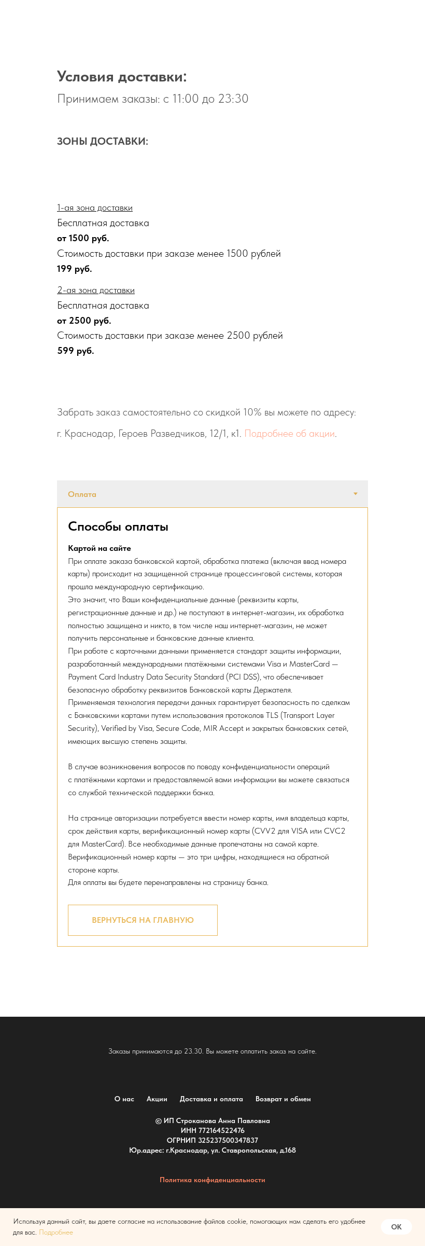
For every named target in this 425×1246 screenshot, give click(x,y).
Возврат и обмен (283, 1099)
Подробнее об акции (289, 433)
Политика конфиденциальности (212, 1179)
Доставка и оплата (211, 1099)
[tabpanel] (212, 727)
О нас (124, 1099)
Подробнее (56, 1232)
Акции (157, 1099)
